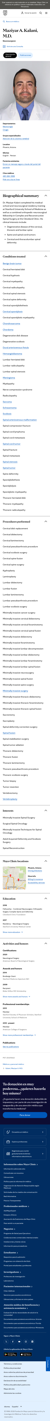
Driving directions (35, 870)
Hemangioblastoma (12, 353)
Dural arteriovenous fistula (16, 347)
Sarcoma (7, 401)
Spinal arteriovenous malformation (20, 419)
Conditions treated (14, 256)
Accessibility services (36, 882)
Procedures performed (16, 521)
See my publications (11, 1046)
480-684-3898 (9, 176)
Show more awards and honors (15, 996)
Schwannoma (10, 407)
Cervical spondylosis (13, 311)
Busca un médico (12, 21)
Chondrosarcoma (11, 323)
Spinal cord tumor (11, 443)
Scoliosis (7, 413)
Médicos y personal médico (13, 1064)
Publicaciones (25, 55)
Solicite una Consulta (15, 46)
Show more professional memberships (18, 1035)
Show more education (11, 932)
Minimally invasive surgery (15, 690)
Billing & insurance (35, 879)
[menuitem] (10, 55)
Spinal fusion (9, 732)
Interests (8, 810)
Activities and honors (15, 943)
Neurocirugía (8, 126)
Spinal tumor (9, 467)
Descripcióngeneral (10, 55)
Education (9, 898)
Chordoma (8, 329)
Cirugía (5, 130)
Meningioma (9, 377)
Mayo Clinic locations (15, 861)
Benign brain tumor (12, 263)
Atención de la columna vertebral (16, 138)
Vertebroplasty (10, 799)
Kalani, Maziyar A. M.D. (14, 1068)
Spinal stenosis (10, 461)
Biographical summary (21, 195)
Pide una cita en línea (11, 179)
